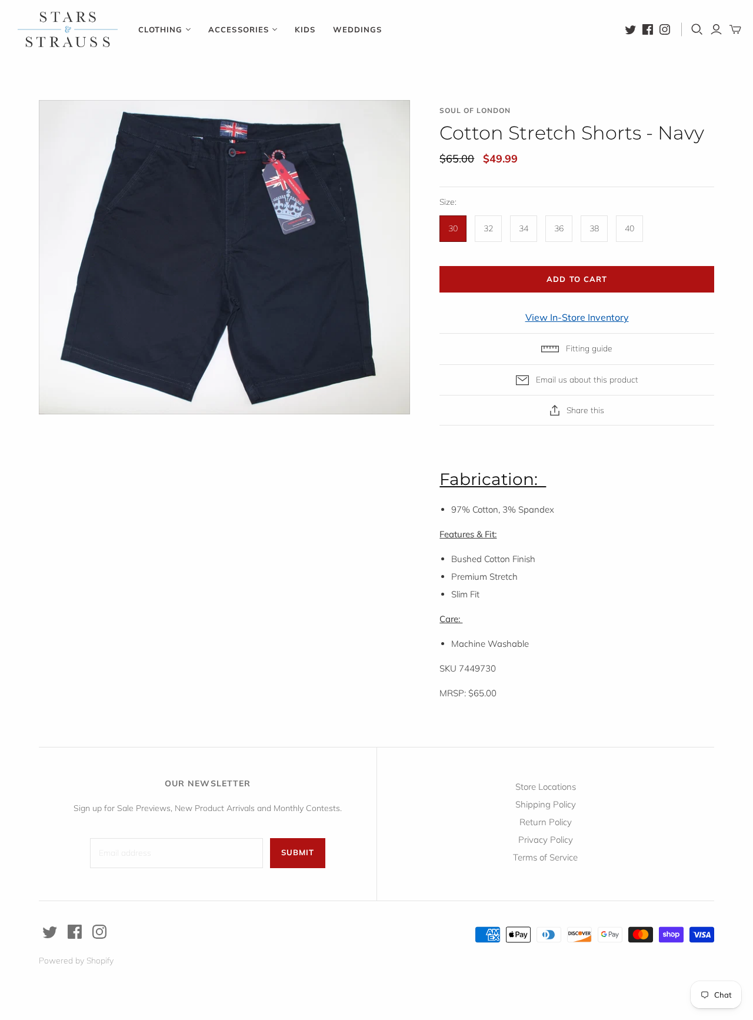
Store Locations (545, 786)
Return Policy (545, 822)
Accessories (238, 29)
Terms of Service (545, 857)
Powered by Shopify (76, 960)
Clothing (160, 29)
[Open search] (697, 29)
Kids (305, 29)
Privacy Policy (545, 839)
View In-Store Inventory (577, 317)
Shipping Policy (545, 804)
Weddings (357, 29)
